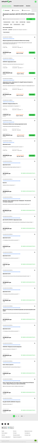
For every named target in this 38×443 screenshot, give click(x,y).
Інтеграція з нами (27, 435)
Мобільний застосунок (28, 431)
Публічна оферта (4, 433)
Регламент (15, 433)
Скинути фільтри (6, 32)
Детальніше (32, 52)
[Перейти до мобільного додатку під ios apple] (4, 428)
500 (22, 416)
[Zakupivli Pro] (7, 2)
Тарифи (3, 431)
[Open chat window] (35, 440)
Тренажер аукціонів (16, 435)
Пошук (31, 19)
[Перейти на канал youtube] (5, 424)
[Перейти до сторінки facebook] (2, 424)
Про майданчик (27, 433)
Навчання (3, 435)
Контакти (14, 431)
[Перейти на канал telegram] (8, 424)
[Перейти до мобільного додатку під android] (11, 428)
